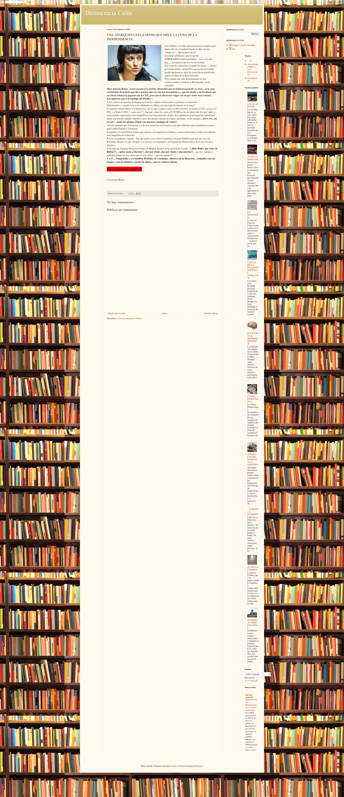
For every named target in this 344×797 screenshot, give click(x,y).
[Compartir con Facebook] (137, 193)
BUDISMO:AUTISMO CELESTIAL (252, 623)
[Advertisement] (162, 290)
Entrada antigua (211, 313)
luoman (174, 765)
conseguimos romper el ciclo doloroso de (252, 68)
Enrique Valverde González (243, 45)
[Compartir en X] (134, 193)
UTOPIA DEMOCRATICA (252, 399)
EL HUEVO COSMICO (252, 568)
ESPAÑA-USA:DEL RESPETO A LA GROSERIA (252, 459)
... (248, 60)
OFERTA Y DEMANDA (253, 158)
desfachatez (252, 78)
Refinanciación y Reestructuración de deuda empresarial (251, 704)
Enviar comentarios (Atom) (130, 318)
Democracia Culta (108, 12)
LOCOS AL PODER (252, 105)
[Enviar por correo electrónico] (129, 193)
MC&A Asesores (249, 696)
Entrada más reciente (116, 313)
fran (233, 48)
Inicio (164, 313)
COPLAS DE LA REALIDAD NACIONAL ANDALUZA (253, 270)
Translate (254, 680)
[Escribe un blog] (132, 193)
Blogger (199, 765)
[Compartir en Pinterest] (140, 193)
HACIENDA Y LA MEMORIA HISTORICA (253, 338)
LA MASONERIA (252, 215)
